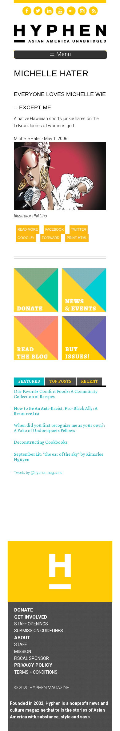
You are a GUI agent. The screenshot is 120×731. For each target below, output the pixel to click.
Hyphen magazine (60, 571)
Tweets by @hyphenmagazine (38, 473)
